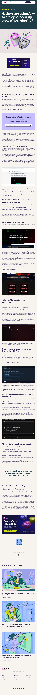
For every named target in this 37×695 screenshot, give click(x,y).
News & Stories (5, 9)
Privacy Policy (28, 679)
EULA (14, 677)
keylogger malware (23, 156)
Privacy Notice (16, 679)
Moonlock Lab (19, 88)
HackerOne (31, 88)
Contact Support (4, 679)
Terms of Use (28, 677)
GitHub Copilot (21, 361)
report (9, 104)
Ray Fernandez (5, 23)
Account (3, 677)
